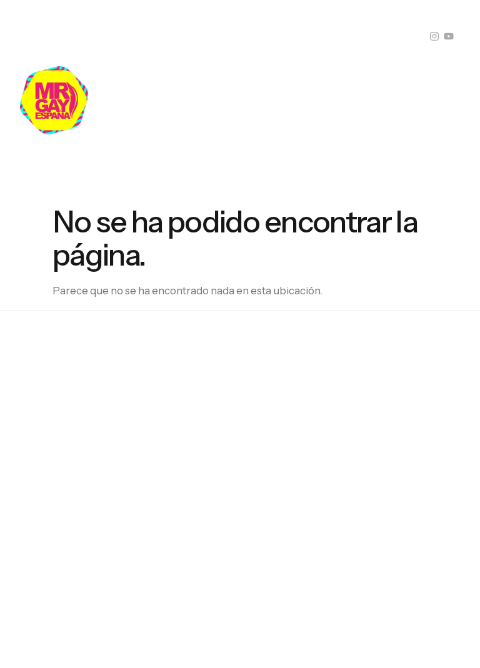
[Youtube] (449, 36)
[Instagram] (434, 36)
